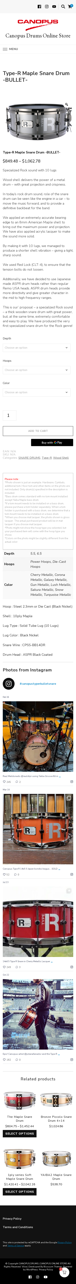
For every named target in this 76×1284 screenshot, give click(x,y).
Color (6, 383)
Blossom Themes (53, 1266)
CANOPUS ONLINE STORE (53, 1263)
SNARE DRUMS (29, 458)
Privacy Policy (12, 1219)
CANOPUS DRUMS (28, 1263)
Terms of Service (15, 1245)
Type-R (47, 458)
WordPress (32, 1269)
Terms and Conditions (18, 1227)
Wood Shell (61, 458)
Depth (7, 338)
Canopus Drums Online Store (38, 35)
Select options (19, 1134)
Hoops (7, 361)
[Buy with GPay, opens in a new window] (52, 442)
